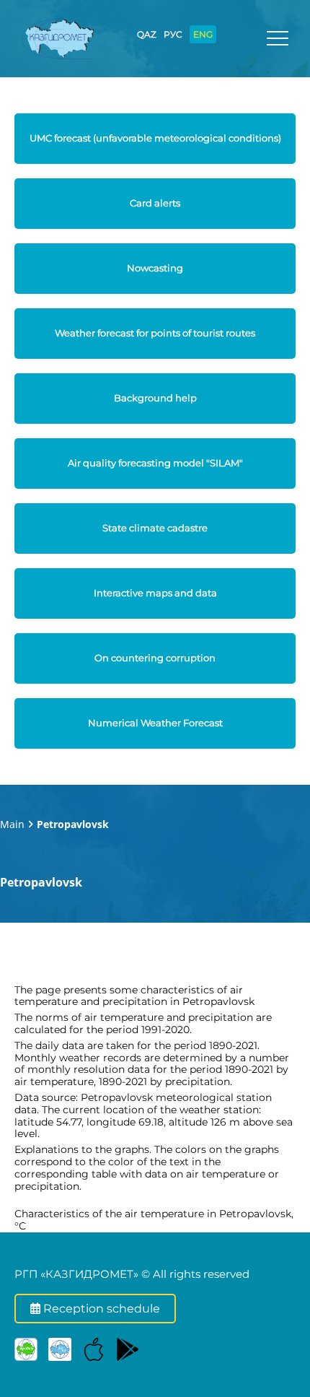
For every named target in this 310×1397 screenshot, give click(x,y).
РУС (173, 34)
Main (12, 824)
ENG (203, 34)
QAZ (146, 34)
